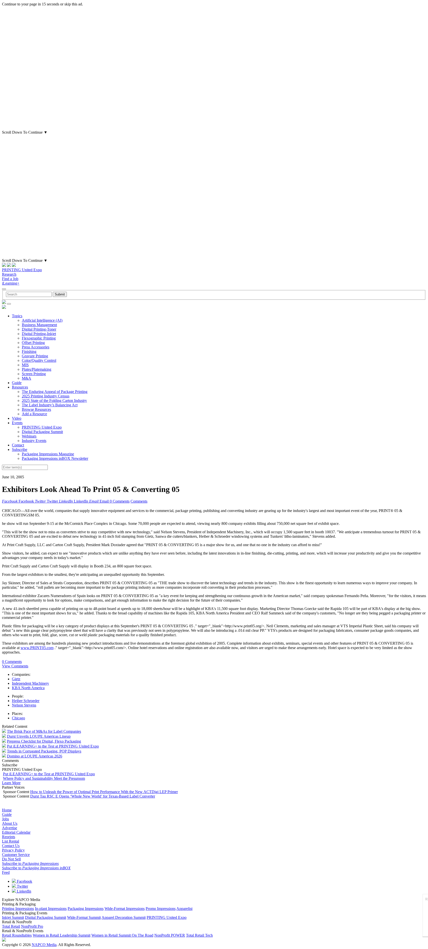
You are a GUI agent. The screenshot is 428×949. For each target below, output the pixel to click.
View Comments (15, 666)
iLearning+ (10, 283)
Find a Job (10, 279)
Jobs (5, 819)
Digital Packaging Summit (42, 432)
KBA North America (28, 688)
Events (17, 423)
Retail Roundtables (17, 935)
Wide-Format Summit (84, 917)
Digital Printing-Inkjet (39, 334)
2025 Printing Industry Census (45, 396)
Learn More (11, 783)
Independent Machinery (30, 683)
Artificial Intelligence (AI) (42, 320)
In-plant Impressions (51, 908)
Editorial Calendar (16, 832)
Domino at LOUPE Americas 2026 (34, 756)
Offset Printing (33, 343)
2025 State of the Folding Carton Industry (54, 400)
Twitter (22, 886)
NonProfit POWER (169, 935)
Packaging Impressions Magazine (48, 454)
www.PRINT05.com (37, 648)
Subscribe (19, 449)
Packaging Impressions (86, 908)
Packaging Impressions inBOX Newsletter (55, 458)
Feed (6, 872)
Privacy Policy (13, 850)
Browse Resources (36, 409)
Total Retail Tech (199, 935)
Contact (18, 445)
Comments (139, 501)
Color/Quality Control (39, 360)
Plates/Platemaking (36, 369)
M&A (26, 378)
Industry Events (34, 440)
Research (9, 274)
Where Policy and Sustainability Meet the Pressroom (44, 778)
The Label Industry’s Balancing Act (50, 405)
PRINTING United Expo (22, 270)
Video (16, 418)
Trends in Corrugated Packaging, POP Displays (44, 751)
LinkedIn (23, 891)
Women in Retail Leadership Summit (61, 935)
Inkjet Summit (13, 917)
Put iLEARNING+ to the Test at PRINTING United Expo (53, 746)
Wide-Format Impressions (125, 908)
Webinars (29, 436)
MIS (25, 365)
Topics (17, 316)
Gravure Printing (35, 356)
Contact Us (11, 846)
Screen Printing (34, 374)
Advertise (9, 828)
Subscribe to (30, 863)
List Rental (10, 841)
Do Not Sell (11, 859)
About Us (9, 823)
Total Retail (11, 926)
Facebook (24, 881)
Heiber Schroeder (25, 701)
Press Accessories (35, 347)
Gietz (16, 679)
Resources (20, 387)
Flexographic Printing (39, 338)
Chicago (18, 718)
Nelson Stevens (24, 705)
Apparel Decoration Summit (124, 917)
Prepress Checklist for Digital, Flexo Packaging (44, 741)
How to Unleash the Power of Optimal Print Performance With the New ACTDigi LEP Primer (104, 792)
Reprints (8, 837)
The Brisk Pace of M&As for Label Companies (44, 731)
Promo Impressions (161, 908)
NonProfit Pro (32, 926)
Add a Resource (34, 414)
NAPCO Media (44, 945)
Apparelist (184, 908)
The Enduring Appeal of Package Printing (54, 391)
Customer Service (16, 854)
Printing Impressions (18, 908)
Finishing (29, 351)
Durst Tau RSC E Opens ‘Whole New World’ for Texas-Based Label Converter (92, 796)
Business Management (39, 325)
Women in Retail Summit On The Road (122, 935)
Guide (17, 383)
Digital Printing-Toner (39, 329)
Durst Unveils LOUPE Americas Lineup (39, 736)
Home (7, 810)
